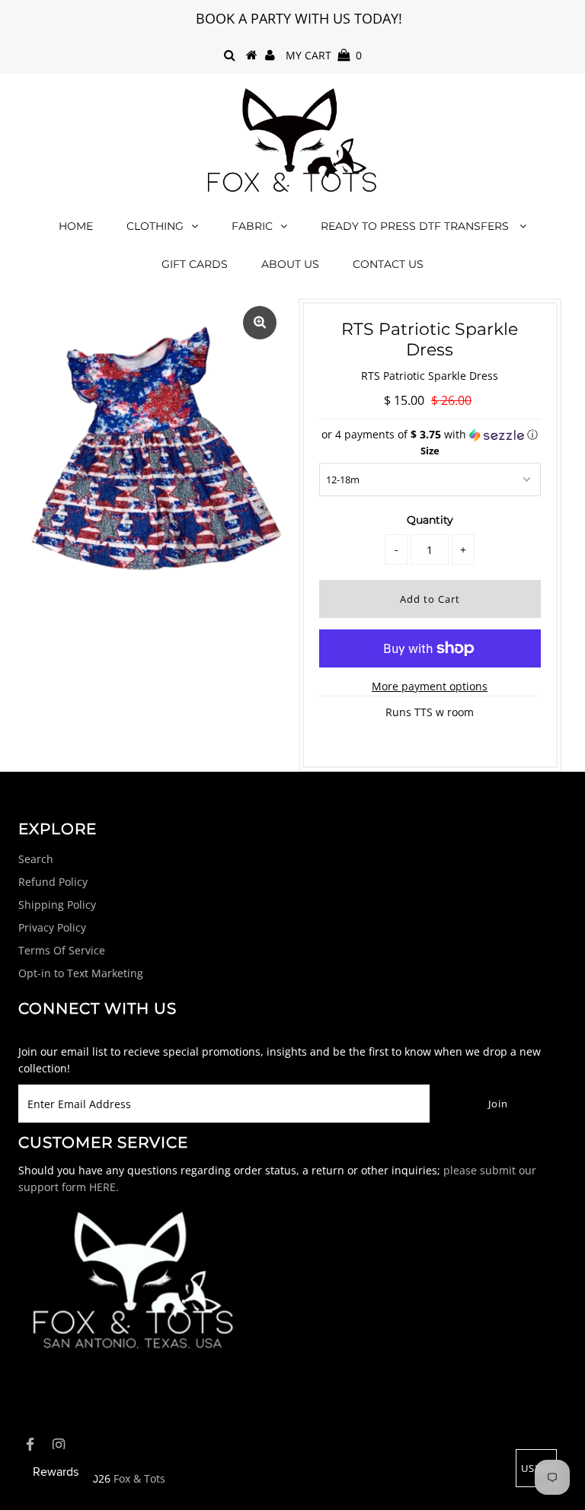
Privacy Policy (52, 927)
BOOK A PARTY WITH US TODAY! (299, 18)
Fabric (252, 226)
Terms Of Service (61, 950)
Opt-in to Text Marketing (80, 973)
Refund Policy (53, 881)
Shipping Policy (57, 904)
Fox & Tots (139, 1478)
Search (35, 859)
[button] (430, 434)
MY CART (324, 55)
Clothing (155, 226)
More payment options (430, 686)
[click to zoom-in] (260, 322)
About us (290, 264)
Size (430, 450)
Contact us (388, 264)
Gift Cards (194, 264)
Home (76, 226)
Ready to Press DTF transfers (416, 226)
